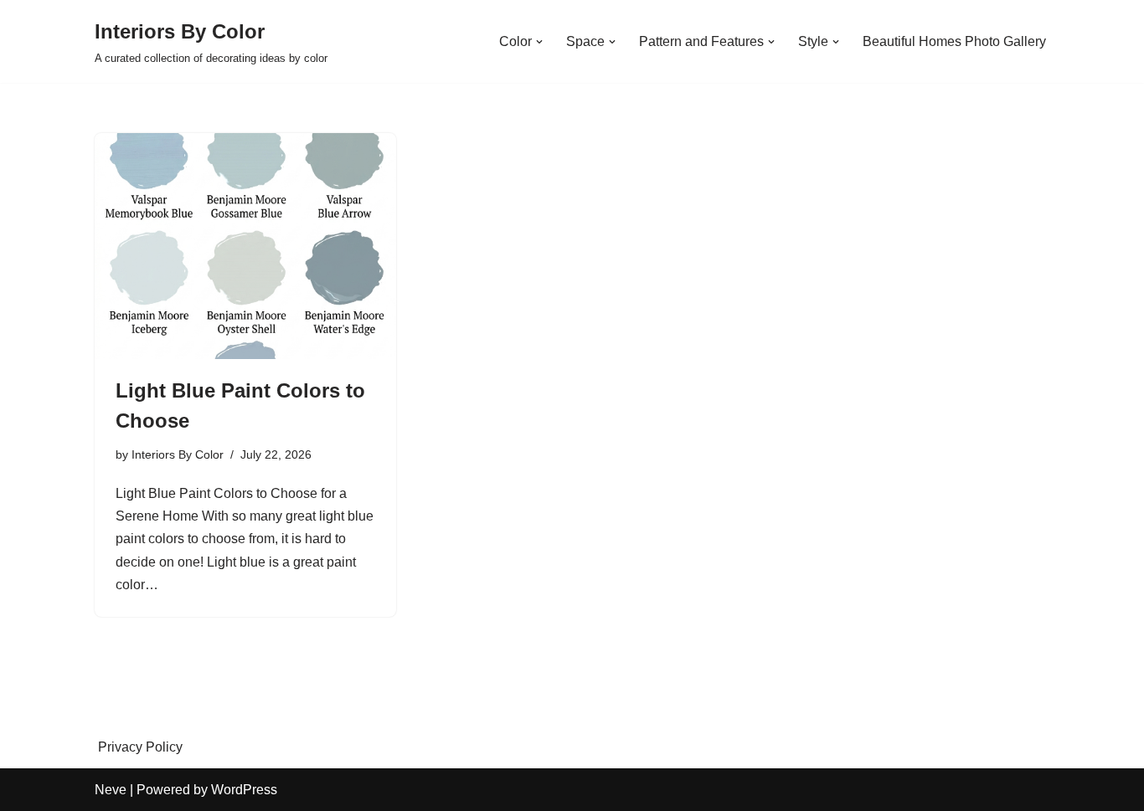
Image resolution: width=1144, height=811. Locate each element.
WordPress (244, 790)
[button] (539, 41)
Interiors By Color (177, 454)
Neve (110, 790)
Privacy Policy (140, 747)
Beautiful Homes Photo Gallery (954, 41)
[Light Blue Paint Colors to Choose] (245, 246)
